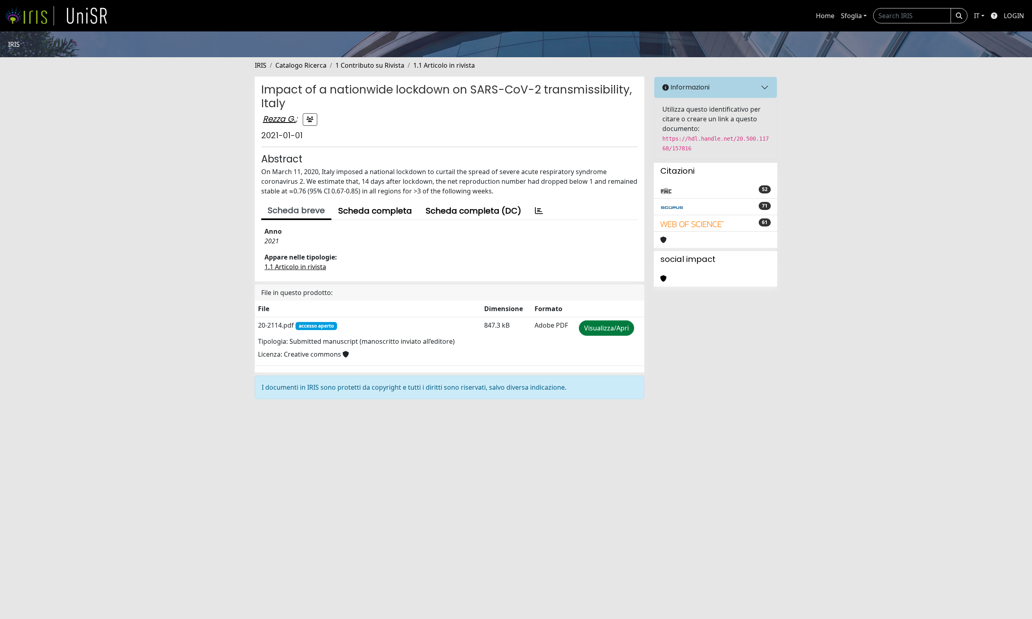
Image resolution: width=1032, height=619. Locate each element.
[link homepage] (29, 15)
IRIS (260, 65)
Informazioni (689, 87)
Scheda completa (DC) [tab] (473, 210)
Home (825, 15)
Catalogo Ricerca (301, 65)
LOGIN (1014, 15)
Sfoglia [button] (851, 15)
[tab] (539, 210)
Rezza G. (279, 119)
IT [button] (977, 15)
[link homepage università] (87, 15)
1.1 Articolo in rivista (444, 65)
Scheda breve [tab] (296, 210)
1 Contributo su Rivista (369, 65)
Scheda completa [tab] (375, 210)
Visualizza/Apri (606, 328)
